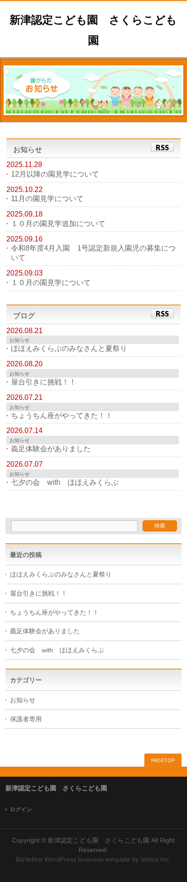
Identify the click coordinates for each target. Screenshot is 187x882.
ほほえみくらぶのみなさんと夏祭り (69, 348)
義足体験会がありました (51, 449)
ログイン (21, 809)
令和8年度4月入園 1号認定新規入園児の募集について (93, 252)
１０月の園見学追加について (58, 223)
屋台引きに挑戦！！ (43, 382)
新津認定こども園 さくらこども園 (98, 840)
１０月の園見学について (51, 282)
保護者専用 (26, 719)
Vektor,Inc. (156, 859)
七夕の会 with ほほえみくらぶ (64, 482)
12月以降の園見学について (55, 174)
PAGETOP (163, 760)
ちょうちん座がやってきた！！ (62, 415)
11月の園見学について (47, 198)
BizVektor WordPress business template (73, 859)
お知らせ (20, 340)
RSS (162, 147)
